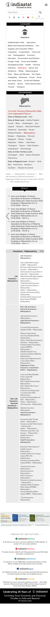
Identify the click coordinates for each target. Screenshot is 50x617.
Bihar (18, 123)
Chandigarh (12, 155)
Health (28, 64)
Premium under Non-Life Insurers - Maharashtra (29, 432)
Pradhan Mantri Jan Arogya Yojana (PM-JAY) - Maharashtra (30, 456)
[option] (24, 216)
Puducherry (12, 158)
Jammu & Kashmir (33, 155)
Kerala (31, 130)
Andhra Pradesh (32, 120)
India (30, 117)
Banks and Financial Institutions (21, 45)
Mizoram (31, 136)
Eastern (32, 161)
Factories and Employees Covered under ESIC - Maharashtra (29, 392)
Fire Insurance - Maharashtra (31, 404)
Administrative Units (16, 42)
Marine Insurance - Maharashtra (27, 472)
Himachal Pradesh (32, 126)
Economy (31, 55)
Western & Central (25, 168)
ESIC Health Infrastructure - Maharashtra (30, 382)
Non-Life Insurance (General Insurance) (24, 175)
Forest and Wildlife (29, 61)
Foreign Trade (14, 61)
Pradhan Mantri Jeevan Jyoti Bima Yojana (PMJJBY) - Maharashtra (30, 299)
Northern (28, 164)
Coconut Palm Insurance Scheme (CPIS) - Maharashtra (31, 328)
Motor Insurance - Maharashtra (27, 477)
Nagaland (12, 139)
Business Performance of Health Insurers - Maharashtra (29, 449)
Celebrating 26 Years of (17, 592)
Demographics (19, 55)
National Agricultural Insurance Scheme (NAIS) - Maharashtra (30, 335)
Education (12, 58)
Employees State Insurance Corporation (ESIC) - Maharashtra (30, 360)
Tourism (11, 87)
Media (21, 71)
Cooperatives (24, 52)
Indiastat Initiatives (25, 534)
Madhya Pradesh (15, 133)
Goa (36, 123)
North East (17, 164)
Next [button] (43, 216)
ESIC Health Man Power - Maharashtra (29, 387)
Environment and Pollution (28, 58)
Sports (20, 84)
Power (32, 77)
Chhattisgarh (27, 123)
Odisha (21, 139)
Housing (36, 64)
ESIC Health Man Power (19, 182)
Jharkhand (12, 130)
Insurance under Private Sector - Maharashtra (29, 420)
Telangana (12, 145)
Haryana (19, 126)
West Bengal (25, 149)
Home (8, 174)
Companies (12, 52)
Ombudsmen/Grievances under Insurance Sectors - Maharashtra (30, 285)
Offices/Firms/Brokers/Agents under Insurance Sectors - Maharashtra (31, 278)
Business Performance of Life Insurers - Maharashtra (31, 268)
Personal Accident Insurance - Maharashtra (31, 481)
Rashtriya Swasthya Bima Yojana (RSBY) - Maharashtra (31, 461)
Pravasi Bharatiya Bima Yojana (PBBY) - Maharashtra (31, 493)
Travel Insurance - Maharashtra (27, 498)
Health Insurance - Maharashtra (27, 436)
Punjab (29, 139)
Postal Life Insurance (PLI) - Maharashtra (30, 293)
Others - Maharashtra (28, 290)
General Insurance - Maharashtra (27, 409)
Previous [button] (8, 216)
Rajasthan (12, 142)
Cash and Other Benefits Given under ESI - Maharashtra (29, 376)
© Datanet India (25, 601)
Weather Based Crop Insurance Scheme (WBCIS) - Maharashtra (31, 354)
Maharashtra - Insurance (25, 174)
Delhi (21, 155)
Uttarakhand (13, 149)
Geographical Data (16, 64)
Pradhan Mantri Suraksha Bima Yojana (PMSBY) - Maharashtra (29, 487)
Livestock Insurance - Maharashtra (28, 467)
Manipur (11, 136)
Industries (12, 68)
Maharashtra (29, 133)
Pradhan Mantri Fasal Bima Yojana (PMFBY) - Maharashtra (30, 347)
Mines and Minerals (22, 74)
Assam (10, 123)
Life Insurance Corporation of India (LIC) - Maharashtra (31, 273)
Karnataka (22, 130)
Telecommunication (33, 84)
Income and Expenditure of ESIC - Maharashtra (30, 398)
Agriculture (31, 42)
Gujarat (11, 126)
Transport (21, 87)
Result (24, 188)
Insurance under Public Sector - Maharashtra (31, 425)
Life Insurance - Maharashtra (12, 278)
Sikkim (20, 142)
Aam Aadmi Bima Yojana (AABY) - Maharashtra (29, 264)
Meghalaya (21, 136)
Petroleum (23, 77)
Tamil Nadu (30, 142)
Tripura (22, 145)
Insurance (22, 68)
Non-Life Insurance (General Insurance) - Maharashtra (12, 403)
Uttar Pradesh (32, 145)
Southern (12, 168)
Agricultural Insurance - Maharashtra (29, 317)
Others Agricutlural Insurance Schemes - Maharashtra (31, 341)
